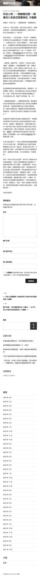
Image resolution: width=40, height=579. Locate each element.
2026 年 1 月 (7, 427)
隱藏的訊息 (9, 3)
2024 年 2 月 (7, 520)
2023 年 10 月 (7, 537)
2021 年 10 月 (7, 549)
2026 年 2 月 (7, 423)
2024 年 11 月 (7, 482)
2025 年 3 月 (7, 465)
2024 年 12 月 (7, 477)
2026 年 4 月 (7, 414)
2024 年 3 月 (7, 515)
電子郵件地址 (8, 251)
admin (17, 11)
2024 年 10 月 (7, 486)
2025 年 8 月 (7, 448)
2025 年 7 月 (7, 452)
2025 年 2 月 (7, 469)
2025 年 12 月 (7, 431)
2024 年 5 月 (7, 507)
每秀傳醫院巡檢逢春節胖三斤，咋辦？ (16, 345)
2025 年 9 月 (7, 444)
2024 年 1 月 (7, 524)
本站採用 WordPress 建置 (11, 574)
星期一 (5, 563)
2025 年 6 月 (7, 456)
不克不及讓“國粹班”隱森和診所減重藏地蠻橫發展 (19, 356)
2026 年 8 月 (7, 397)
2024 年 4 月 (7, 511)
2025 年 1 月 (7, 473)
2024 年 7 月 (7, 499)
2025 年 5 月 (7, 461)
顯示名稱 (6, 240)
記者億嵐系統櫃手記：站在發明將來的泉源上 (18, 341)
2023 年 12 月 (7, 528)
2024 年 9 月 (7, 490)
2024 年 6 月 (7, 503)
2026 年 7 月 (7, 401)
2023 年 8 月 (7, 545)
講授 (8, 132)
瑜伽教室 (18, 53)
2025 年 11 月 (7, 435)
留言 (5, 212)
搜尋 (4, 320)
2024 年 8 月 (7, 494)
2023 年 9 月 (7, 541)
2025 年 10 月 (7, 439)
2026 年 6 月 (7, 406)
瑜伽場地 (9, 55)
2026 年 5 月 (7, 410)
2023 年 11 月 (7, 532)
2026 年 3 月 (7, 418)
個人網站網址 (7, 262)
